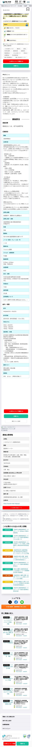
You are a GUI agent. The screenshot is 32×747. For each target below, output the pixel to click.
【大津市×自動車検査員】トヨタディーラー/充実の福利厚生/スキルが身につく (21, 537)
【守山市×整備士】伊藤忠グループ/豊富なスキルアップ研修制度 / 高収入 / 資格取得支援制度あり (21, 678)
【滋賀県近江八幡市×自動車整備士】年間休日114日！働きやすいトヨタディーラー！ (21, 630)
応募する (16, 66)
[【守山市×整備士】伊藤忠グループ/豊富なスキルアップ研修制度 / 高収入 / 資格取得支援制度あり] (8, 678)
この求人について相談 (16, 61)
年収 (8, 28)
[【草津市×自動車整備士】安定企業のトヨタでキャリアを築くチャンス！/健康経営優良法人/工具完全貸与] (8, 666)
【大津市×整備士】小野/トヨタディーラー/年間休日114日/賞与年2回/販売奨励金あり (21, 583)
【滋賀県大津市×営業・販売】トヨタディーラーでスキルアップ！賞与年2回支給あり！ (21, 558)
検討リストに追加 (16, 421)
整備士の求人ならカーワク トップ (8, 6)
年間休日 (9, 31)
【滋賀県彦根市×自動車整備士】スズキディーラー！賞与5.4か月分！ (20, 690)
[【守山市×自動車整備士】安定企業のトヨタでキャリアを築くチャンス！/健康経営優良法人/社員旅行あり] (8, 654)
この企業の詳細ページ (16, 507)
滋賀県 (25, 6)
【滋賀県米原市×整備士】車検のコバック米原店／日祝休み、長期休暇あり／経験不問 (21, 642)
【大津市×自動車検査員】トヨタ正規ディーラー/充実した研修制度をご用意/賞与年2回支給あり (21, 544)
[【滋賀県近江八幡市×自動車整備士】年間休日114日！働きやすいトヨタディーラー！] (8, 631)
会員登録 (20, 3)
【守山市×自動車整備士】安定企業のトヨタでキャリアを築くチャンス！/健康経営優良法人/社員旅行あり (21, 654)
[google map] (16, 393)
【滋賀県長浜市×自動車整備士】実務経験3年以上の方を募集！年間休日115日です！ (21, 702)
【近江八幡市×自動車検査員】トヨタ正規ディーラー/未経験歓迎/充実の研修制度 (21, 570)
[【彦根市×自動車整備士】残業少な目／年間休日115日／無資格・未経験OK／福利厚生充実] (8, 621)
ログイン (24, 3)
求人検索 (16, 3)
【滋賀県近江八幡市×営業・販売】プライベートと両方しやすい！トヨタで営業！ (21, 577)
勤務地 (8, 34)
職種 (8, 40)
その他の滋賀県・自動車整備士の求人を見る (16, 606)
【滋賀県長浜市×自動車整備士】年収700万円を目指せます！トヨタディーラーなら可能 (21, 551)
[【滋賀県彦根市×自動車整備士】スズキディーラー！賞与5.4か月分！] (8, 691)
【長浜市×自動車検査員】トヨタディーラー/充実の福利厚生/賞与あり (21, 564)
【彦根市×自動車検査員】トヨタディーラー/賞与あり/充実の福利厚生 (21, 531)
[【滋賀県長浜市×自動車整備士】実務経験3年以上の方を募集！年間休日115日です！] (8, 702)
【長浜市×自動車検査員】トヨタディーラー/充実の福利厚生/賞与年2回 (21, 589)
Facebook (16, 602)
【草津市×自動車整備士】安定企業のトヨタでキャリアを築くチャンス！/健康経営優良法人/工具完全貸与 (21, 666)
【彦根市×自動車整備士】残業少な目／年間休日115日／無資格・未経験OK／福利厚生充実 (21, 618)
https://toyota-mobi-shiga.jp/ (11, 503)
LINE (22, 602)
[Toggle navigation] (28, 2)
